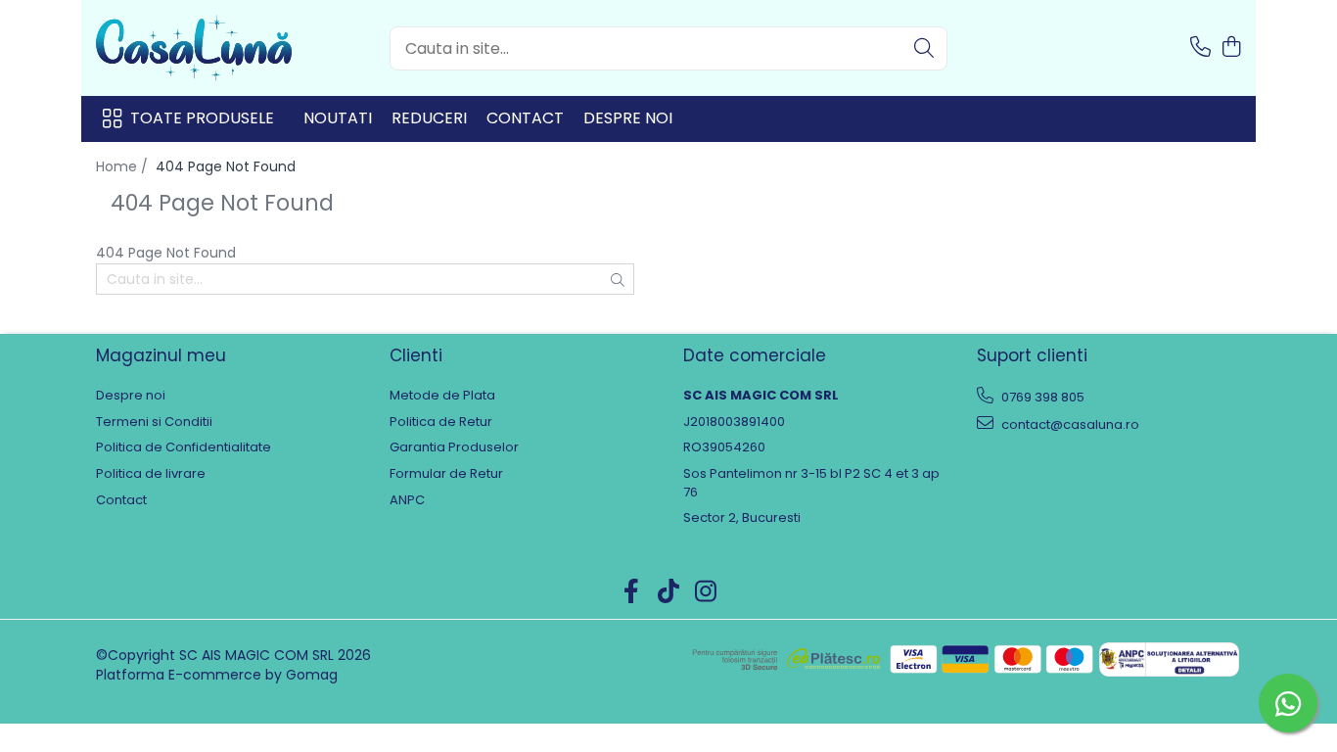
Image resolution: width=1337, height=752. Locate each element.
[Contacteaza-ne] (1200, 48)
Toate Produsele (202, 118)
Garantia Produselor (454, 447)
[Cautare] (923, 48)
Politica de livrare (151, 474)
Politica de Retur (441, 422)
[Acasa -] (194, 48)
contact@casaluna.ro (1068, 424)
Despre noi (627, 118)
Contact (525, 118)
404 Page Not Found (226, 166)
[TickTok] (669, 592)
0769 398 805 (1041, 397)
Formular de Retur (446, 474)
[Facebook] (632, 592)
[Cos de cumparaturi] (1231, 48)
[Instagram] (706, 592)
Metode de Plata (442, 395)
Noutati (337, 118)
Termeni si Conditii (154, 422)
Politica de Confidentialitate (183, 447)
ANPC (407, 500)
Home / (124, 166)
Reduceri (429, 118)
